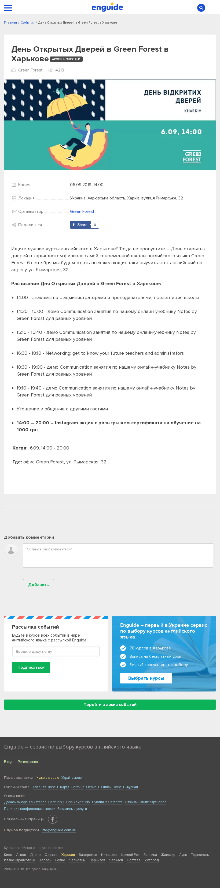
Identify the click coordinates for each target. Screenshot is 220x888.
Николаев (109, 855)
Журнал (132, 787)
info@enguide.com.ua (59, 830)
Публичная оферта (107, 802)
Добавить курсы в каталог (25, 802)
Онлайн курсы (112, 787)
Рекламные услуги (72, 809)
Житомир (168, 855)
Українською (71, 778)
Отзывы (92, 787)
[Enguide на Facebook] (52, 819)
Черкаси (116, 860)
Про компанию (78, 802)
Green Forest (82, 211)
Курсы (53, 787)
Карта (64, 787)
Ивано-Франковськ (19, 860)
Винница (150, 855)
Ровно (60, 860)
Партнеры (56, 802)
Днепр (35, 855)
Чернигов (97, 860)
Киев (8, 855)
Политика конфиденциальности (29, 809)
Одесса (51, 855)
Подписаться (31, 667)
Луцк (183, 855)
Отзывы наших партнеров (145, 802)
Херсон (45, 860)
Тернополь (200, 855)
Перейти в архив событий (110, 704)
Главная (39, 787)
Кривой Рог (130, 855)
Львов (21, 855)
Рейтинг (77, 787)
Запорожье (88, 855)
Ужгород (151, 860)
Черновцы (77, 860)
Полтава (133, 860)
